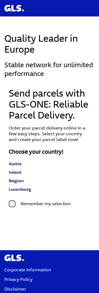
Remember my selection (46, 204)
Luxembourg (20, 189)
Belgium (16, 180)
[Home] (12, 5)
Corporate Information (27, 270)
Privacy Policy (18, 279)
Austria (15, 163)
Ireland (15, 172)
